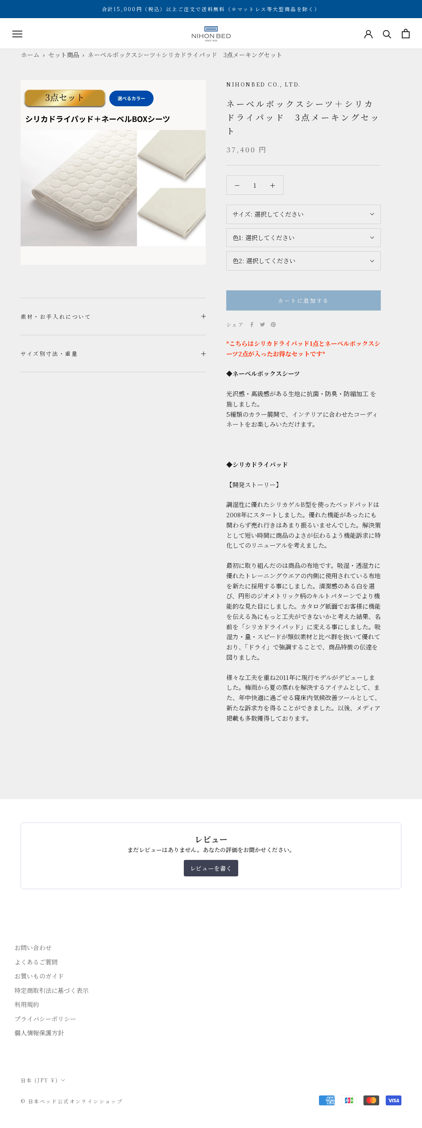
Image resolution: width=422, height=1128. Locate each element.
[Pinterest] (273, 324)
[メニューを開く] (17, 33)
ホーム (30, 54)
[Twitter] (262, 324)
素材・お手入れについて (56, 316)
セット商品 (63, 54)
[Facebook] (251, 324)
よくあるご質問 (36, 962)
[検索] (387, 33)
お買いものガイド (39, 976)
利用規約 (26, 1004)
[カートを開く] (406, 33)
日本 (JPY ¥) (39, 1080)
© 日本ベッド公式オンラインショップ (72, 1101)
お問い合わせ (33, 947)
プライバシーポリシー (45, 1018)
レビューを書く (211, 868)
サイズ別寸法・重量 (49, 353)
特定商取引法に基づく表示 (51, 990)
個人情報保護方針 (39, 1032)
